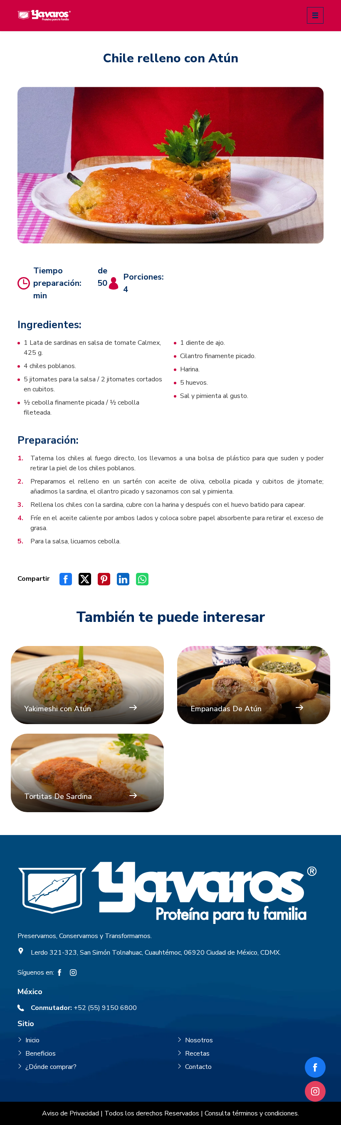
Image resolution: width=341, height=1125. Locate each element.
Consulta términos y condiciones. (252, 1113)
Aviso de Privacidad (70, 1113)
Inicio (32, 1040)
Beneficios (40, 1053)
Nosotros (199, 1040)
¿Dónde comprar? (51, 1066)
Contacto (198, 1066)
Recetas (197, 1053)
